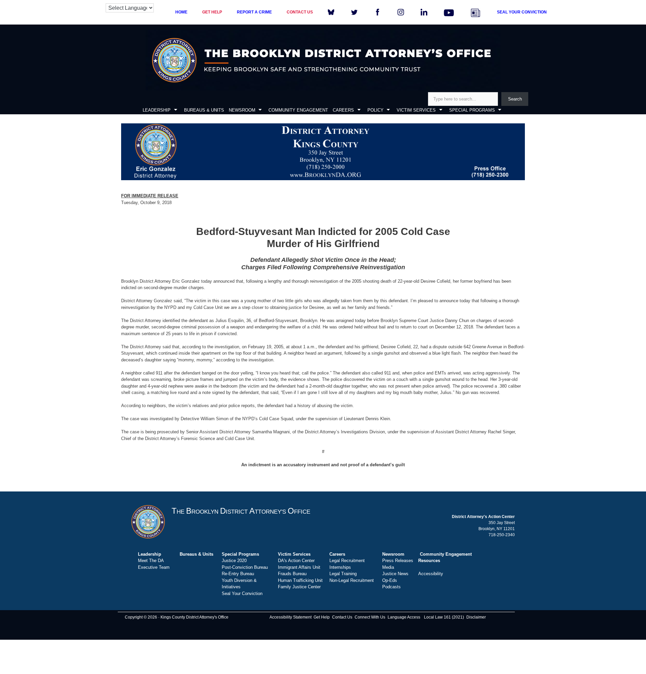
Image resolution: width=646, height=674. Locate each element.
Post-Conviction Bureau (245, 567)
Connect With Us (370, 617)
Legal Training (343, 573)
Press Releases (397, 560)
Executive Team (154, 567)
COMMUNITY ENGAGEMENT (298, 110)
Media (388, 567)
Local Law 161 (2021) (444, 617)
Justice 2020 (234, 560)
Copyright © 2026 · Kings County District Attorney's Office (176, 617)
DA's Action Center (296, 560)
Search (515, 99)
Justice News (395, 573)
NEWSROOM (242, 110)
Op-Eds (389, 580)
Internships (340, 567)
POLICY (375, 110)
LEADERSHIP (157, 110)
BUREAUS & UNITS (204, 110)
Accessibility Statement (291, 617)
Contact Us (342, 617)
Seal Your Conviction (242, 593)
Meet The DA (151, 560)
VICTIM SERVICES (416, 110)
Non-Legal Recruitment (351, 580)
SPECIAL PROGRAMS (472, 110)
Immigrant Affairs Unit (299, 567)
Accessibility (430, 573)
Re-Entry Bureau (238, 573)
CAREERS (343, 110)
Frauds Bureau (292, 573)
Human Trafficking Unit (300, 580)
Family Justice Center (299, 586)
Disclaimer (476, 617)
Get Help (322, 617)
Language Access (404, 617)
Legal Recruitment (347, 560)
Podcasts (391, 586)
